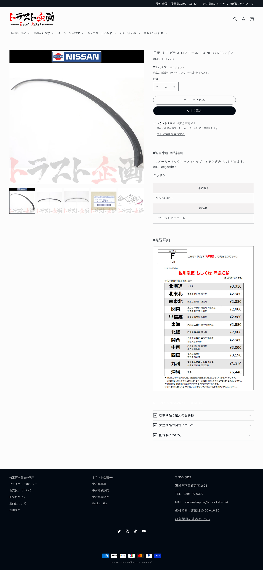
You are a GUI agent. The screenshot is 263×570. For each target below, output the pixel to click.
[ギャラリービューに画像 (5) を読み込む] (131, 201)
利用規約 (15, 510)
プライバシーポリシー (23, 483)
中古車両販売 (100, 497)
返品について (17, 503)
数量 (155, 79)
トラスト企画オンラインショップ (135, 562)
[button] (19, 33)
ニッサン (159, 175)
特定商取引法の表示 (22, 477)
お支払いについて (20, 490)
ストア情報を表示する (171, 134)
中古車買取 (99, 483)
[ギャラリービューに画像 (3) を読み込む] (76, 201)
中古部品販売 (100, 490)
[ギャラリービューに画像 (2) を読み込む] (49, 201)
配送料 (165, 72)
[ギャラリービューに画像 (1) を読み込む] (22, 201)
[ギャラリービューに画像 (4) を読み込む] (103, 201)
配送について (17, 497)
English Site (99, 503)
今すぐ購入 (194, 110)
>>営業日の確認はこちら (193, 519)
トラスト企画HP (102, 477)
